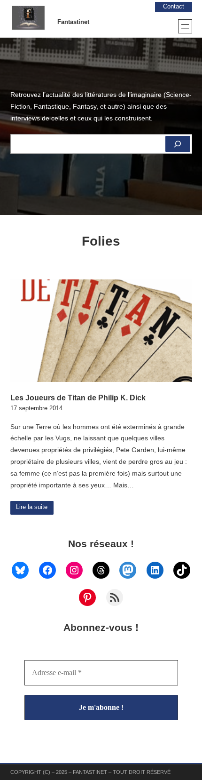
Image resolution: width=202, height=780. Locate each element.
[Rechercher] (177, 144)
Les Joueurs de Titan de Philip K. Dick (78, 397)
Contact (173, 6)
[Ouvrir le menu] (185, 26)
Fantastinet (73, 21)
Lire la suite (31, 507)
